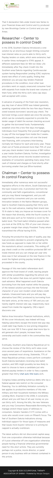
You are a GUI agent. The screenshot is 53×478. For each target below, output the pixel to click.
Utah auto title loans (29, 374)
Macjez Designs (43, 473)
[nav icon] (47, 6)
